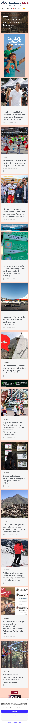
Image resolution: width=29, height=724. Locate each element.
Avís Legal (19, 722)
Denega (14, 715)
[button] (27, 699)
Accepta (14, 711)
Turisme (5, 16)
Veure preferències (14, 719)
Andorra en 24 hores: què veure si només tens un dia (13, 22)
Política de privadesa (12, 722)
